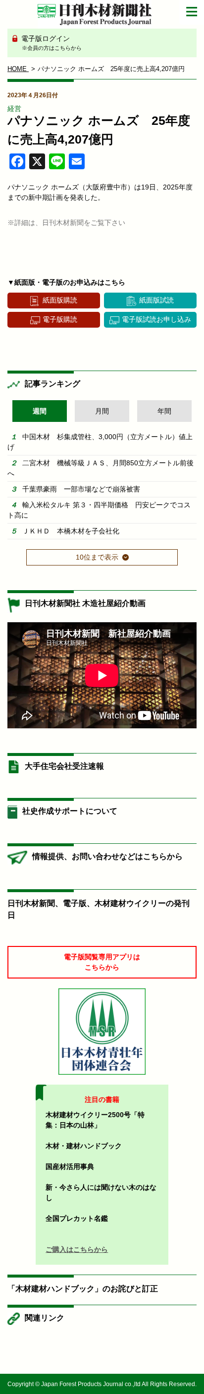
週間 (40, 411)
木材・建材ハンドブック (84, 1146)
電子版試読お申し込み (156, 319)
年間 (164, 411)
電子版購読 (60, 319)
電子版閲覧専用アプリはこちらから (102, 962)
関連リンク (44, 1318)
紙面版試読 (156, 300)
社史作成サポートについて (69, 811)
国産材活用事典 (70, 1166)
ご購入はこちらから (77, 1249)
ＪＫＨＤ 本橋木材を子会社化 (70, 531)
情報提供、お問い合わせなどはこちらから (107, 856)
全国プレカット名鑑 (77, 1218)
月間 (102, 411)
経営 (14, 109)
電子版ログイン (50, 43)
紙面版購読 (60, 300)
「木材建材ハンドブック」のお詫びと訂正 (82, 1288)
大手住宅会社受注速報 (64, 766)
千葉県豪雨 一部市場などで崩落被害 (81, 489)
